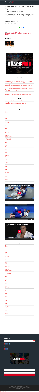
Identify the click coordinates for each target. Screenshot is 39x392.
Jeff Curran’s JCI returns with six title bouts (12, 90)
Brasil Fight (15, 32)
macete (6, 152)
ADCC (6, 115)
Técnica (6, 173)
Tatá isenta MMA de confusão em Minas (18, 42)
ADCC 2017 (7, 116)
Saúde (6, 169)
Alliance (6, 118)
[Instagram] (6, 343)
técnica (6, 175)
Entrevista (6, 131)
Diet (5, 126)
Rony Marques (24, 33)
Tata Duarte (29, 33)
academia (6, 114)
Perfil (6, 165)
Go (34, 340)
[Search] (32, 2)
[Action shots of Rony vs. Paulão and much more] (9, 44)
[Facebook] (7, 343)
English (6, 128)
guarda (6, 142)
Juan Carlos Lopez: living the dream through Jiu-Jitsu (13, 79)
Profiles (6, 166)
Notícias (6, 162)
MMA (6, 156)
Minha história (7, 153)
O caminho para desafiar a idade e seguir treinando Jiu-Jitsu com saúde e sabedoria (19, 81)
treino (6, 176)
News (6, 159)
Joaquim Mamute (14, 33)
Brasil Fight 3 (20, 32)
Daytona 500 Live (3, 391)
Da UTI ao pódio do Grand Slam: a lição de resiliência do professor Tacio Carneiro (18, 94)
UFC (5, 311)
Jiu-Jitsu (6, 149)
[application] (19, 192)
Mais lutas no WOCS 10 (29, 41)
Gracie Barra (7, 135)
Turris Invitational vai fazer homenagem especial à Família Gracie (15, 82)
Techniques (7, 172)
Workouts (6, 180)
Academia (6, 112)
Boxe (5, 125)
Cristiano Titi (25, 32)
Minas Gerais (19, 33)
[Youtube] (4, 343)
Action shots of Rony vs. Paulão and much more (9, 48)
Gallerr (6, 267)
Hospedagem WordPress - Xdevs (19, 388)
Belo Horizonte (10, 32)
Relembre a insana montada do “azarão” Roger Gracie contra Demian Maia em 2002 (18, 85)
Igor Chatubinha (7, 33)
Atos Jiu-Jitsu (7, 122)
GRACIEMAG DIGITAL (8, 136)
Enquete (6, 129)
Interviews (6, 146)
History (6, 143)
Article (6, 119)
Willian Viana (7, 34)
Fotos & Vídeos (7, 132)
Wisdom (6, 179)
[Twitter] (9, 343)
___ (5, 111)
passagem (6, 163)
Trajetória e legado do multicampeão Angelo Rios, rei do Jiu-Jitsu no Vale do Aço (18, 84)
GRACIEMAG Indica (8, 138)
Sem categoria (7, 170)
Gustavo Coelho (30, 32)
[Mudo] (31, 219)
